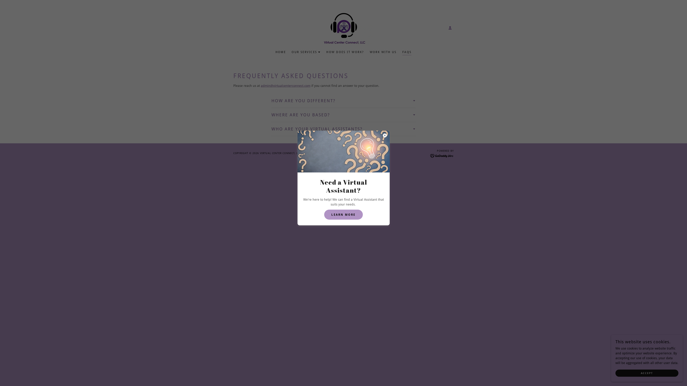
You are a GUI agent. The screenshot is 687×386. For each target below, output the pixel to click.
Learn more (343, 214)
